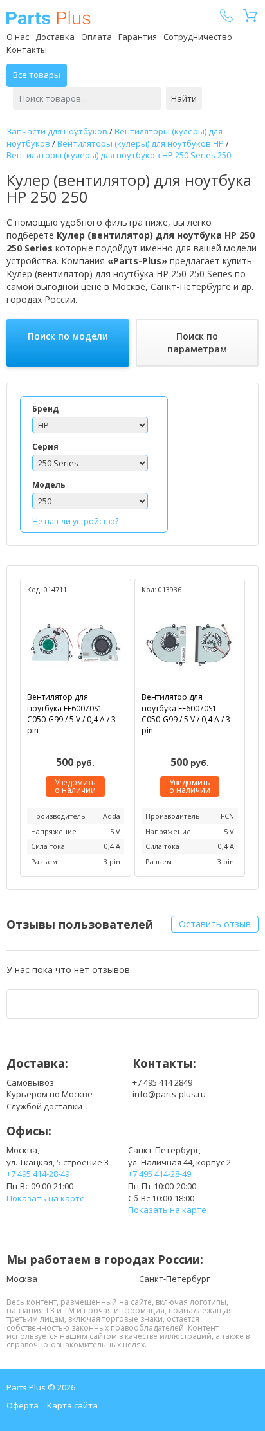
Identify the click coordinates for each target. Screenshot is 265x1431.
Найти (184, 98)
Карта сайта (72, 1405)
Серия (45, 446)
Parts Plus (48, 17)
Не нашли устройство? (75, 521)
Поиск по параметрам (197, 342)
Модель (49, 484)
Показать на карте (45, 1198)
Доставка (55, 36)
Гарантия (137, 36)
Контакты (26, 49)
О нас (17, 36)
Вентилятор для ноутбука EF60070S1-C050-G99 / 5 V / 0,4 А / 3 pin (71, 713)
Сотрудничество (197, 36)
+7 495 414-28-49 (37, 1174)
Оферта (22, 1405)
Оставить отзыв (215, 924)
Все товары (36, 74)
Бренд (45, 408)
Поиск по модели (68, 336)
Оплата (96, 36)
